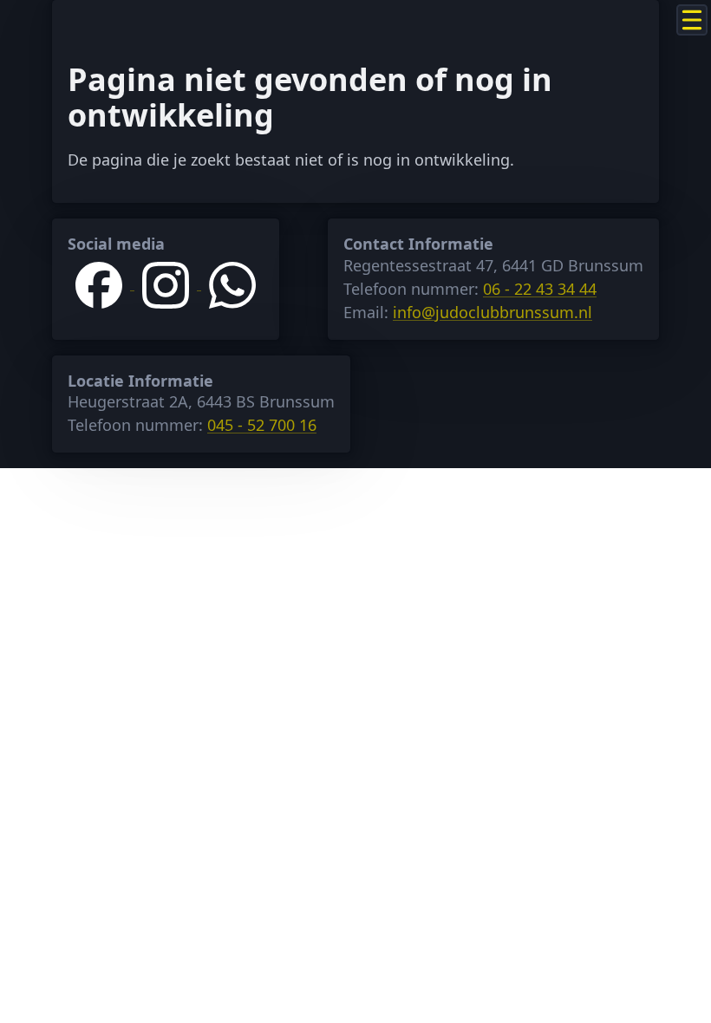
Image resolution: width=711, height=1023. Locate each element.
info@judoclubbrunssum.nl (492, 312)
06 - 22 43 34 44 (540, 288)
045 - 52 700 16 (261, 424)
